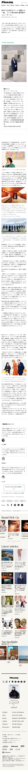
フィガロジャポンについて (14, 740)
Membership (16, 727)
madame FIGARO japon (6, 510)
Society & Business (17, 510)
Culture (17, 5)
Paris (8, 5)
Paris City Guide (17, 715)
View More (13, 707)
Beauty (12, 5)
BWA (3, 500)
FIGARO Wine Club (18, 721)
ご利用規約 (4, 736)
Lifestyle (22, 5)
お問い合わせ (10, 734)
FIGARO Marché (17, 724)
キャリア (16, 500)
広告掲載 (4, 734)
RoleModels (9, 500)
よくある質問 (17, 734)
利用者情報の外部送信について (9, 742)
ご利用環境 (4, 740)
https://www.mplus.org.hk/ (12, 126)
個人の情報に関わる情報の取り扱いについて (11, 738)
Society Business (18, 712)
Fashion (3, 5)
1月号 (18, 493)
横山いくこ (23, 500)
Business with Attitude (19, 718)
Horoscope (5, 727)
